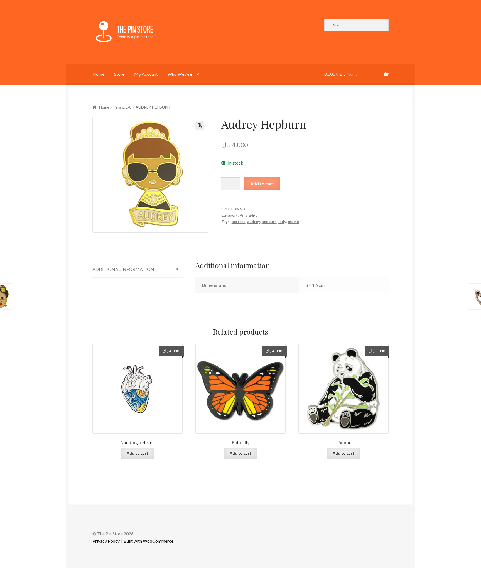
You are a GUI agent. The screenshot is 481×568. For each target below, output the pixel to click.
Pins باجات (122, 107)
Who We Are (180, 74)
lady (282, 221)
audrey (253, 221)
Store (119, 74)
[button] (199, 125)
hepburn (269, 221)
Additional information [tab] (123, 269)
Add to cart (262, 183)
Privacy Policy (106, 540)
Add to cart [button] (137, 453)
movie (293, 221)
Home (98, 74)
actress (239, 221)
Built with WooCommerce (148, 540)
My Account (146, 74)
